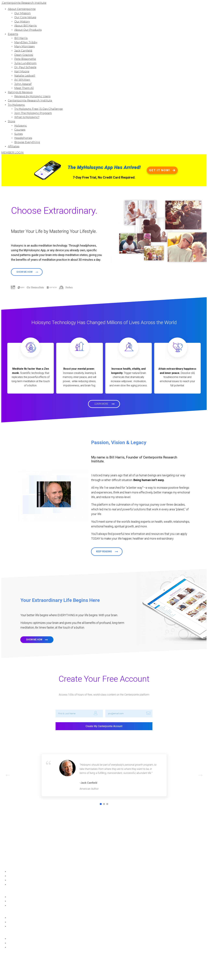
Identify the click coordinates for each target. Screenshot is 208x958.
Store (11, 121)
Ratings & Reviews (20, 92)
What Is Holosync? (26, 117)
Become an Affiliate (18, 884)
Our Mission (22, 13)
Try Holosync (16, 104)
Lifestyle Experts (16, 943)
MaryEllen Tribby (25, 42)
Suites (18, 133)
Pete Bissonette (25, 58)
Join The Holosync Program (33, 113)
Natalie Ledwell (24, 75)
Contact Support (17, 897)
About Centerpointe (22, 9)
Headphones (23, 138)
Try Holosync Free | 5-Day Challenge (38, 108)
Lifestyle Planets (16, 939)
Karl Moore (21, 71)
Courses (19, 129)
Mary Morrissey (24, 46)
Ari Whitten (22, 79)
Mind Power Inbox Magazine (23, 876)
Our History (22, 21)
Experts (13, 34)
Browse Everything (27, 142)
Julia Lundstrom (25, 63)
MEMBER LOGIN (12, 152)
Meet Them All (24, 88)
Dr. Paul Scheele (25, 67)
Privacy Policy (56, 954)
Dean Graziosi (23, 54)
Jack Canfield (23, 50)
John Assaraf (23, 84)
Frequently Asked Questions (22, 901)
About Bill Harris (25, 25)
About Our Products (28, 29)
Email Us (12, 905)
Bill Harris (20, 38)
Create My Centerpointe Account (104, 726)
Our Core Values (25, 17)
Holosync (20, 125)
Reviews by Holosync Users (32, 96)
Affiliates (13, 146)
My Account (14, 880)
